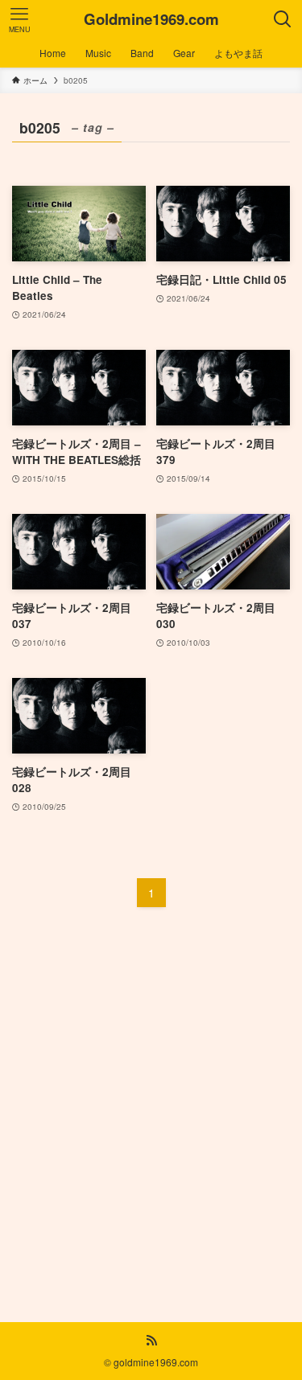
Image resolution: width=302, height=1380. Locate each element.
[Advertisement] (151, 1106)
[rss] (151, 1340)
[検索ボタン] (282, 19)
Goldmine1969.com (151, 19)
